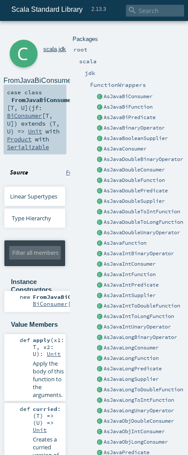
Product (19, 139)
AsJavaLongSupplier (131, 379)
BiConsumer (24, 116)
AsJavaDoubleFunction (134, 180)
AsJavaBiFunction (128, 107)
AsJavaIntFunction (130, 274)
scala (50, 49)
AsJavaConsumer (125, 149)
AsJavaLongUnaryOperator (139, 410)
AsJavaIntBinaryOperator (139, 253)
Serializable (28, 147)
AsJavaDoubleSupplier (134, 201)
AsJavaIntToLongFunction (139, 316)
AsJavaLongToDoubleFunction (143, 390)
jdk (62, 49)
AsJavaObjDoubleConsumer (139, 421)
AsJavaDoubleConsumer (134, 170)
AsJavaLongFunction (131, 358)
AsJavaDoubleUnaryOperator (142, 232)
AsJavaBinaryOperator (134, 128)
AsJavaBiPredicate (130, 117)
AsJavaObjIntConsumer (134, 431)
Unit (35, 131)
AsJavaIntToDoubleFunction (142, 306)
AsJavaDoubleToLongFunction (143, 222)
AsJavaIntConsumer (130, 264)
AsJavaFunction (125, 243)
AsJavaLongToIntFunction (139, 400)
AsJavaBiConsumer (128, 96)
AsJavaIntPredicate (131, 285)
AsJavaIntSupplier (130, 295)
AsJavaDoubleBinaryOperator (143, 159)
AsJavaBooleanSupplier (136, 138)
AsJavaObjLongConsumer (136, 442)
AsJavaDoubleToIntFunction (142, 212)
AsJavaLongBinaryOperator (140, 337)
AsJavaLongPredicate (133, 369)
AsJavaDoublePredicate (136, 191)
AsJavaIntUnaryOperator (137, 327)
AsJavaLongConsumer (131, 348)
